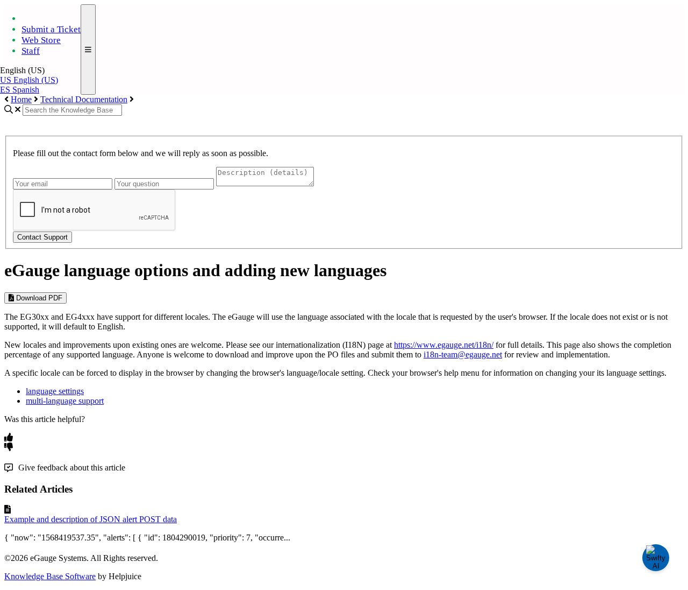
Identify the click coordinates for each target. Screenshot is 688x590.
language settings (55, 391)
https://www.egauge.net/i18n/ (443, 344)
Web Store (41, 40)
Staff (31, 51)
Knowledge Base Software (50, 576)
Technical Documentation (83, 99)
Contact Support (42, 237)
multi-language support (65, 400)
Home (21, 99)
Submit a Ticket (51, 29)
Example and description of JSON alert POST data (90, 519)
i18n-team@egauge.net (463, 354)
